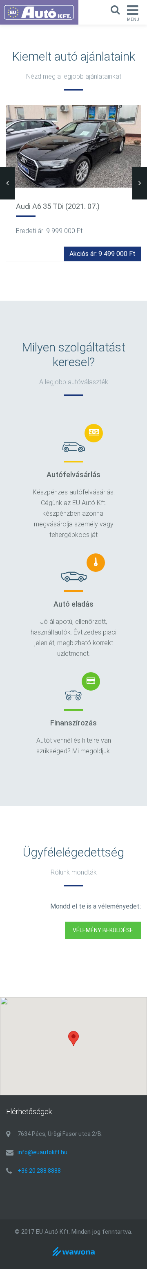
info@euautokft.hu (42, 1152)
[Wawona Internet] (73, 1256)
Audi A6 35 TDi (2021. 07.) (58, 206)
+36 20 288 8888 (39, 1170)
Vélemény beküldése (103, 930)
